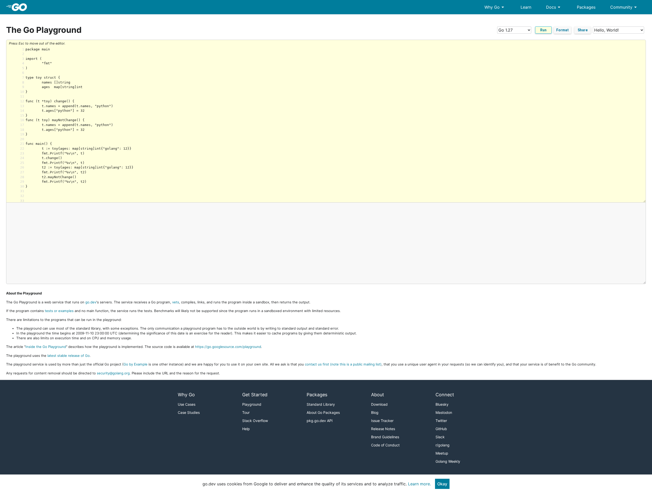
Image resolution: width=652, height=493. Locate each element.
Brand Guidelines (385, 437)
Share (583, 30)
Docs (554, 7)
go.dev (90, 302)
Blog (374, 412)
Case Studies (189, 412)
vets (175, 302)
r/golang (443, 445)
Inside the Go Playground (45, 347)
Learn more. (419, 483)
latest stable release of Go (68, 356)
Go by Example (135, 364)
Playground (251, 404)
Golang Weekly (448, 461)
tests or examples (59, 311)
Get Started (254, 394)
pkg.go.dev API (320, 420)
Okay (442, 483)
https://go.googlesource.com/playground (228, 347)
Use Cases (186, 404)
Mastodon (444, 412)
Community (624, 7)
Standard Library (321, 404)
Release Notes (383, 429)
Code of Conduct (385, 445)
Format (562, 30)
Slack (440, 437)
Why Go (495, 7)
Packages (586, 7)
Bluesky (442, 404)
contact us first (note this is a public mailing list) (343, 364)
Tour (246, 412)
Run (543, 30)
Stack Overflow (255, 420)
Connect (445, 394)
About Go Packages (323, 412)
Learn (526, 7)
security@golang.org (113, 373)
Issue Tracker (382, 420)
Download (379, 404)
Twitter (441, 420)
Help (246, 429)
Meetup (442, 453)
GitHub (441, 429)
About (377, 394)
